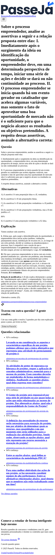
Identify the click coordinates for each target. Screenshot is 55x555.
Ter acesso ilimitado (9, 540)
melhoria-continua (40, 463)
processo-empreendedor (37, 302)
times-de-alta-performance (42, 489)
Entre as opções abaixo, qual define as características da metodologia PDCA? (26, 456)
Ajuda (3, 553)
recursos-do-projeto (40, 448)
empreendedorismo (20, 302)
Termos (16, 553)
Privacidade (24, 553)
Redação (20, 16)
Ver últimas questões (9, 494)
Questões (9, 553)
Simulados (28, 16)
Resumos (12, 16)
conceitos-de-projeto (25, 358)
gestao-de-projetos (41, 358)
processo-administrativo (41, 387)
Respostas (5, 16)
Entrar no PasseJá (9, 326)
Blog (34, 16)
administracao (6, 302)
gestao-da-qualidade (25, 463)
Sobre (31, 553)
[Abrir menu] (3, 19)
